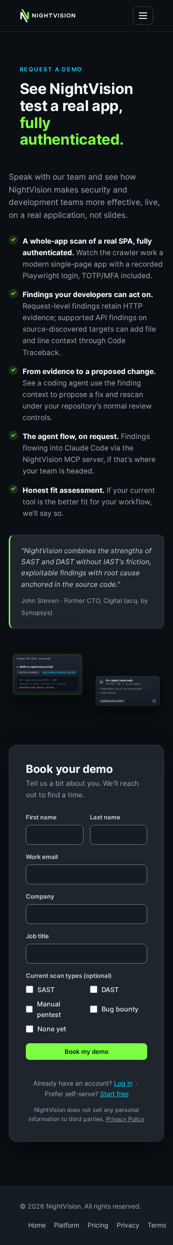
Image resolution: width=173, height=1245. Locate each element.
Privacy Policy (125, 1119)
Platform (66, 1225)
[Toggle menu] (143, 15)
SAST (45, 990)
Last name (105, 817)
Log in (123, 1083)
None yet (51, 1029)
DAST (110, 990)
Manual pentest (49, 1009)
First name (41, 817)
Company (40, 896)
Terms (157, 1225)
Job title (37, 936)
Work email (42, 856)
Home (37, 1225)
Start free (114, 1094)
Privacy (128, 1225)
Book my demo (86, 1051)
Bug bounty (119, 1009)
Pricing (98, 1225)
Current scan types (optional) (69, 975)
